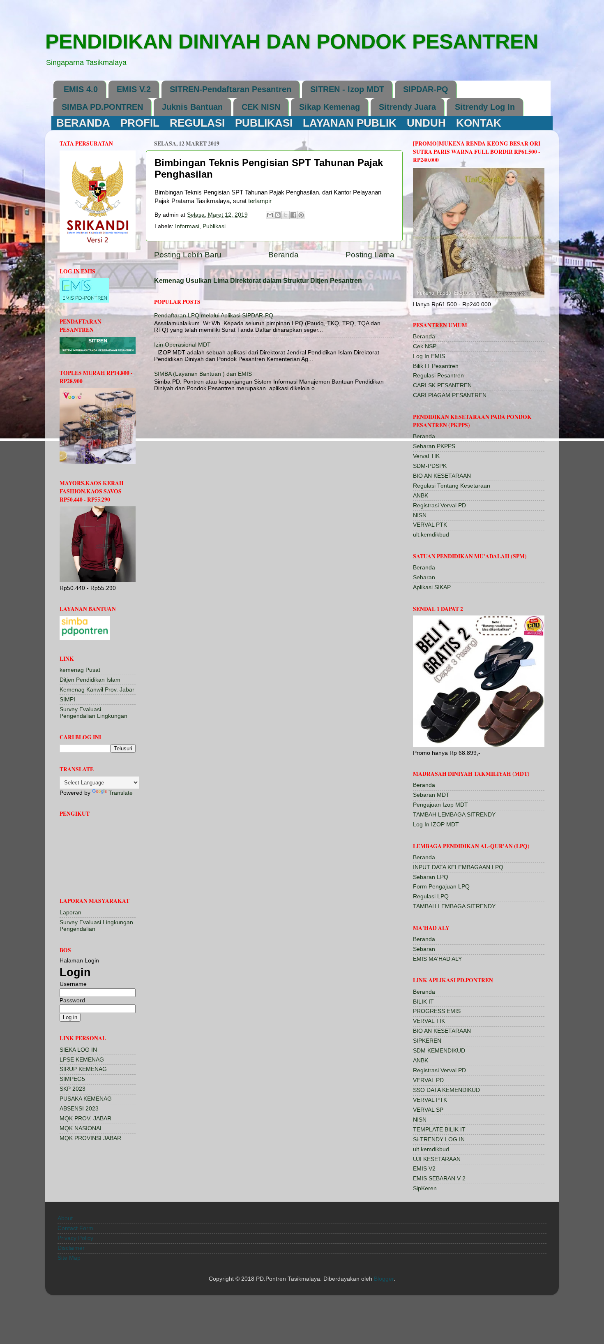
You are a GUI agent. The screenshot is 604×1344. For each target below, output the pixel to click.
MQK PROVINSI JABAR (90, 1138)
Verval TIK (426, 456)
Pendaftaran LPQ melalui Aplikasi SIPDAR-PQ (213, 315)
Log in (70, 1017)
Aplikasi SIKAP (432, 587)
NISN (419, 515)
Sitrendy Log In (485, 106)
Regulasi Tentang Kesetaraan (451, 486)
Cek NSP (424, 346)
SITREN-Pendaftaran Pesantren (230, 89)
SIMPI (67, 699)
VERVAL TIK (429, 1021)
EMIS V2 (424, 1169)
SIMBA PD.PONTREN (102, 106)
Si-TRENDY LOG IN (439, 1139)
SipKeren (425, 1188)
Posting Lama (370, 254)
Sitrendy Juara (407, 106)
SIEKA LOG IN (78, 1050)
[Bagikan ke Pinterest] (301, 215)
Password (72, 1000)
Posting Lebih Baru (187, 254)
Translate (120, 793)
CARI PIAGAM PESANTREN (449, 395)
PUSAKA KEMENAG (86, 1099)
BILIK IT (423, 1002)
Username (73, 984)
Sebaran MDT (431, 795)
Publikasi (214, 226)
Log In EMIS (429, 356)
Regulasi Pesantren (438, 375)
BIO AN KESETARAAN (442, 476)
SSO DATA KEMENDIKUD (446, 1090)
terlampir (260, 201)
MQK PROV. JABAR (85, 1118)
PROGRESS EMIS (437, 1011)
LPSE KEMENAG (82, 1060)
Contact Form (75, 1228)
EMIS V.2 (134, 89)
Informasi (187, 226)
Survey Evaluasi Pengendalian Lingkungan (93, 712)
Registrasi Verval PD (439, 505)
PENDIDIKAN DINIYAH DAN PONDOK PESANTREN (291, 41)
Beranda (283, 254)
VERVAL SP (428, 1110)
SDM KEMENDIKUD (439, 1051)
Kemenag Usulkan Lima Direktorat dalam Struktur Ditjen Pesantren (258, 280)
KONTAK (478, 123)
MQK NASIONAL (81, 1128)
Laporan (70, 912)
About (65, 1218)
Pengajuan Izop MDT (440, 805)
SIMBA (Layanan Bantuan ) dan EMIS (203, 374)
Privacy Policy (75, 1238)
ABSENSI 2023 (79, 1109)
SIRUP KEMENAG (83, 1069)
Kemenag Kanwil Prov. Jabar (97, 690)
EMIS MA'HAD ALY (437, 959)
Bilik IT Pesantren (436, 366)
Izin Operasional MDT (182, 345)
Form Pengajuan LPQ (441, 887)
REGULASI (197, 123)
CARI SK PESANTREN (442, 385)
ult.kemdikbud (431, 535)
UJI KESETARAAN (437, 1159)
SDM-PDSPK (430, 466)
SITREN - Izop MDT (347, 89)
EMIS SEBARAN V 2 (439, 1178)
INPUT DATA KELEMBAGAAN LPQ (458, 867)
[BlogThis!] (278, 215)
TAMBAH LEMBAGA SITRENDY (454, 815)
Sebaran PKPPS (434, 446)
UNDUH (426, 123)
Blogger (384, 1279)
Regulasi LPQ (431, 896)
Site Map (69, 1258)
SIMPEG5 (72, 1079)
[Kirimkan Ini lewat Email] (270, 215)
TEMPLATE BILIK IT (439, 1130)
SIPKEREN (427, 1041)
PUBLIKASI (264, 123)
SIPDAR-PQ (425, 89)
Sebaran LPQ (430, 877)
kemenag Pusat (80, 670)
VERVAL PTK (430, 525)
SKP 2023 (72, 1089)
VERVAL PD (428, 1080)
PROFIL (139, 123)
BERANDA (83, 123)
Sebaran (424, 577)
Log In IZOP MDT (436, 824)
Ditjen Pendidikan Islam (90, 680)
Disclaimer (71, 1248)
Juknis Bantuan (192, 106)
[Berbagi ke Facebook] (293, 215)
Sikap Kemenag (329, 106)
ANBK (420, 496)
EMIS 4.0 (81, 89)
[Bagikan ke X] (285, 215)
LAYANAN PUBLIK (350, 123)
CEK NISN (261, 106)
